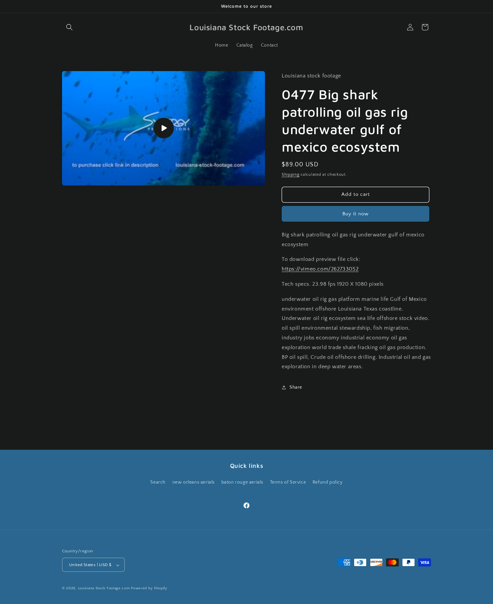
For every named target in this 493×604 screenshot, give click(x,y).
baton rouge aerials (242, 482)
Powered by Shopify (149, 589)
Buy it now (355, 214)
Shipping (290, 174)
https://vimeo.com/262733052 (320, 269)
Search (158, 482)
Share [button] (295, 387)
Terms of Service (288, 482)
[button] (69, 27)
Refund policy (328, 482)
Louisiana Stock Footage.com (104, 589)
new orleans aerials (193, 482)
